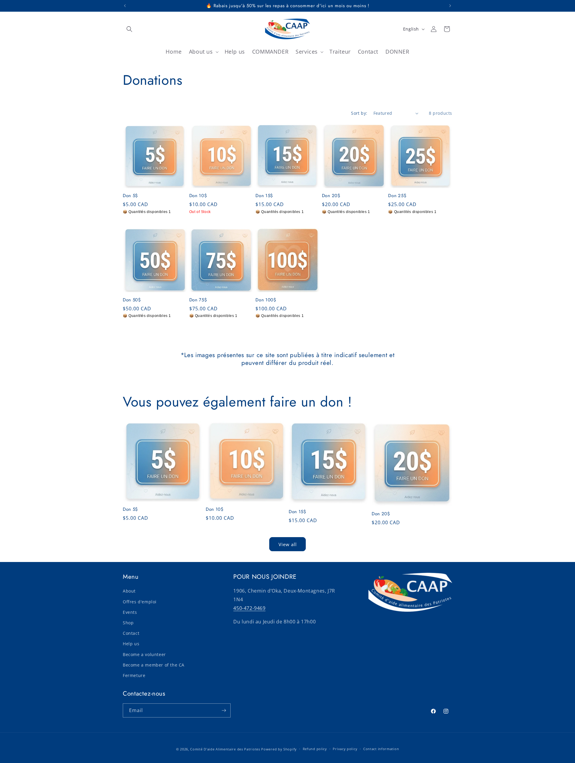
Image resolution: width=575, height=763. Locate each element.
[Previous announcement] (124, 5)
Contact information (381, 749)
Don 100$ (265, 300)
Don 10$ (198, 196)
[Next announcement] (450, 5)
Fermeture (134, 675)
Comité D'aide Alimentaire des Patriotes (225, 749)
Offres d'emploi (140, 601)
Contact (131, 633)
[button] (129, 29)
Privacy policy (345, 749)
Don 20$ (331, 196)
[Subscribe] (223, 710)
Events (130, 612)
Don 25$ (397, 196)
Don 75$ (198, 300)
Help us (131, 643)
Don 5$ (130, 196)
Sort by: (359, 113)
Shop (128, 622)
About (129, 591)
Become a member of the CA (153, 664)
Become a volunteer (144, 654)
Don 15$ (264, 196)
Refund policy (315, 749)
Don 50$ (132, 300)
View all (288, 544)
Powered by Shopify (279, 749)
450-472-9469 (249, 608)
